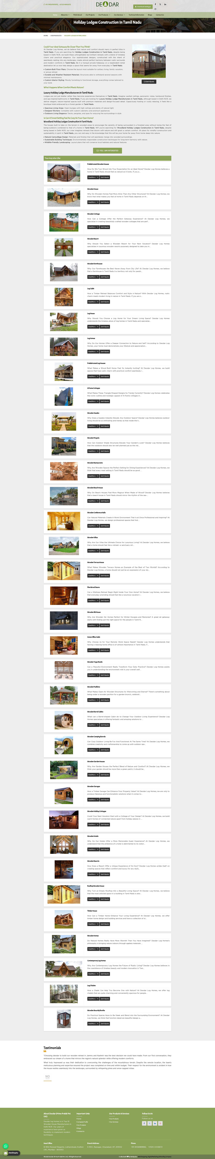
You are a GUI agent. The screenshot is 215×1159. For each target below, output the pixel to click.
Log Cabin (90, 288)
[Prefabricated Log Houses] (63, 371)
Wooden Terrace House (95, 562)
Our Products (103, 15)
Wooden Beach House (95, 488)
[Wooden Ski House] (63, 620)
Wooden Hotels (92, 836)
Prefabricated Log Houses (96, 363)
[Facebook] (155, 4)
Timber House (92, 911)
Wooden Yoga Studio (94, 662)
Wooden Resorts (93, 861)
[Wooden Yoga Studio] (63, 670)
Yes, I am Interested (108, 150)
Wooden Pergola (93, 438)
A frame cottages (93, 388)
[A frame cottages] (63, 396)
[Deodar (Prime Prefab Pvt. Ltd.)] (107, 4)
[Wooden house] (63, 197)
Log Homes (91, 338)
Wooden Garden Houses (96, 761)
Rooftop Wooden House (95, 886)
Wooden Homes (93, 936)
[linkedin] (155, 1123)
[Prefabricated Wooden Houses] (63, 172)
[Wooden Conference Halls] (63, 521)
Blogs (150, 15)
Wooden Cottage (93, 214)
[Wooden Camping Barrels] (63, 745)
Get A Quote (150, 82)
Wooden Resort (93, 239)
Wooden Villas (92, 537)
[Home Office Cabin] (63, 645)
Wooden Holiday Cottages (96, 811)
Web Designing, (143, 1157)
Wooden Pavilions (93, 687)
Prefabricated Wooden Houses (98, 164)
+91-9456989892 (51, 4)
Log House (91, 313)
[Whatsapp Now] (5, 1146)
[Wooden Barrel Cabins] (63, 720)
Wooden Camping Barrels (96, 737)
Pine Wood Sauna (93, 587)
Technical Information (136, 15)
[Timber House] (63, 919)
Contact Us (160, 15)
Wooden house (92, 189)
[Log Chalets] (63, 994)
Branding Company (165, 1157)
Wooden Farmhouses (94, 264)
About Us (64, 15)
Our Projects (90, 15)
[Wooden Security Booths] (63, 1019)
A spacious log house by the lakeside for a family (63, 1058)
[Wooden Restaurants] (63, 471)
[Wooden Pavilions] (63, 695)
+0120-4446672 (65, 4)
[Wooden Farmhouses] (63, 272)
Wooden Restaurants (95, 463)
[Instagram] (155, 9)
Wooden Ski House (94, 612)
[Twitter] (160, 4)
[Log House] (63, 322)
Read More (92, 177)
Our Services (118, 15)
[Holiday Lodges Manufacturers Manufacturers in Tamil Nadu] (149, 61)
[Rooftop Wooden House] (63, 894)
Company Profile (82, 1122)
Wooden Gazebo (93, 413)
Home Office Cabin (93, 637)
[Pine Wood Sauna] (63, 596)
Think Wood (77, 15)
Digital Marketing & (154, 1157)
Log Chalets (91, 985)
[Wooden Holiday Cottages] (63, 820)
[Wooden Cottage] (63, 222)
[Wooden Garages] (63, 795)
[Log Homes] (63, 347)
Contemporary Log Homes (96, 961)
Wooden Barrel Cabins (95, 712)
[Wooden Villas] (63, 546)
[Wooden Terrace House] (63, 571)
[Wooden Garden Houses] (63, 770)
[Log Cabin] (63, 297)
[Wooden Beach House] (63, 496)
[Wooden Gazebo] (63, 421)
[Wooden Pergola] (63, 446)
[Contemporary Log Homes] (63, 969)
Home (55, 15)
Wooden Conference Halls (96, 512)
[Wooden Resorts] (63, 869)
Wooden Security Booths (96, 1010)
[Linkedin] (165, 4)
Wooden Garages (93, 786)
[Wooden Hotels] (63, 844)
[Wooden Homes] (63, 944)
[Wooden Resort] (63, 247)
